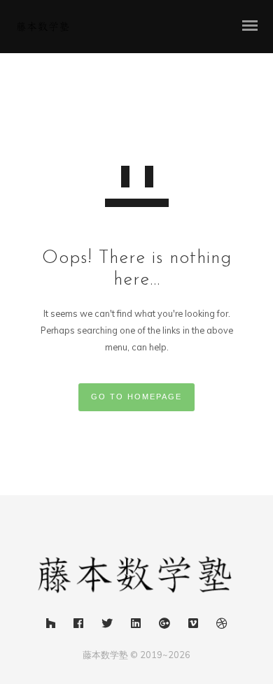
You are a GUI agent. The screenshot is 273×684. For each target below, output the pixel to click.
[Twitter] (107, 625)
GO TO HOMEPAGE (136, 396)
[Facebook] (78, 625)
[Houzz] (50, 625)
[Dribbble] (221, 625)
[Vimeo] (193, 625)
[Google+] (164, 625)
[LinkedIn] (136, 625)
